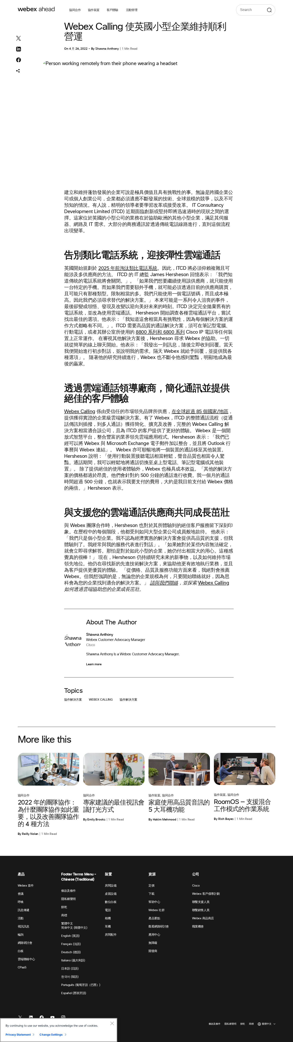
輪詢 (21, 934)
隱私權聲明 (68, 899)
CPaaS (22, 967)
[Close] (112, 1023)
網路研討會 (25, 942)
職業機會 (198, 926)
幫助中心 (154, 902)
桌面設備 (110, 893)
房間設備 (110, 885)
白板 (21, 951)
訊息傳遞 (23, 910)
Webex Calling (213, 583)
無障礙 (152, 942)
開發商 (152, 951)
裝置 (108, 874)
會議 (21, 893)
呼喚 (21, 902)
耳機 (108, 926)
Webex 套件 (26, 885)
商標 (64, 915)
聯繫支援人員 (200, 902)
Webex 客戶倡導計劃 (206, 893)
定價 (151, 885)
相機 (108, 918)
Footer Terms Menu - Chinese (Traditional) (78, 877)
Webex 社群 (156, 910)
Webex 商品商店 (203, 918)
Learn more (93, 664)
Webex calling (101, 699)
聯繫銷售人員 (200, 910)
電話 (108, 910)
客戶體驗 (113, 10)
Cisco (196, 885)
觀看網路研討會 (158, 926)
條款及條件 (68, 890)
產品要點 (154, 918)
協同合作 (75, 10)
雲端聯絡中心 (26, 959)
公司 (195, 874)
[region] (58, 1030)
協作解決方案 (73, 699)
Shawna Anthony (107, 49)
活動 (21, 918)
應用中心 (154, 934)
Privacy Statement (18, 1034)
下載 (151, 893)
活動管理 (132, 10)
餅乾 (64, 907)
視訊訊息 (23, 926)
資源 (151, 874)
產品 (21, 874)
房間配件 (110, 934)
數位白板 (110, 902)
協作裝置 (93, 10)
